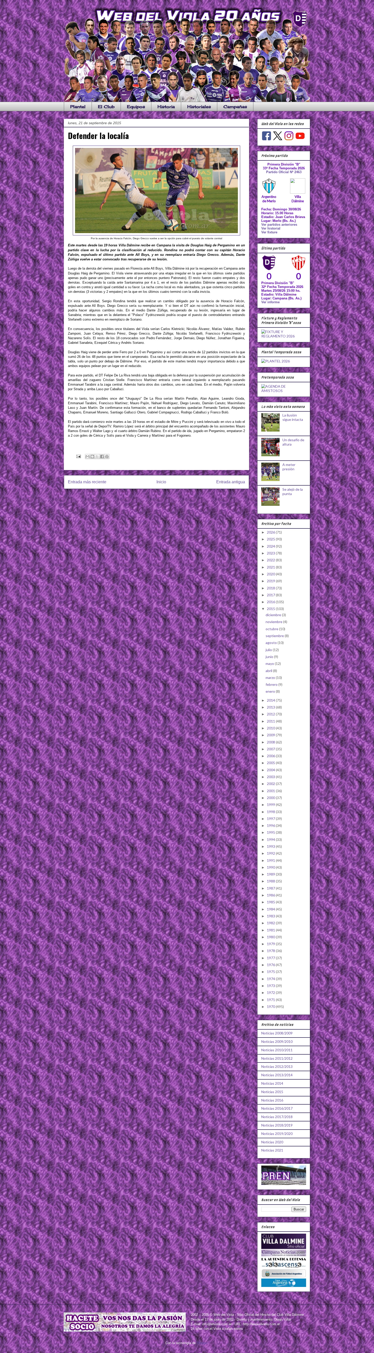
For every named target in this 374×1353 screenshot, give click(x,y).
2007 (271, 749)
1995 (271, 832)
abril (269, 670)
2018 (271, 588)
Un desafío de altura (293, 442)
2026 (271, 532)
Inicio (161, 482)
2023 (271, 553)
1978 (271, 951)
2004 (271, 770)
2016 (271, 602)
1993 (271, 846)
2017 (271, 595)
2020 (271, 574)
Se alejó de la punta (292, 491)
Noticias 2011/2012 (277, 1058)
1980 (271, 937)
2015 (271, 608)
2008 (271, 742)
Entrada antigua (230, 482)
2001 (271, 791)
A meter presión (288, 466)
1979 (271, 944)
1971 (271, 999)
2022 (271, 560)
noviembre (274, 621)
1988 (271, 881)
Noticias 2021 (272, 1150)
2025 (271, 539)
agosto (272, 642)
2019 (271, 581)
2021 (271, 567)
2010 (271, 728)
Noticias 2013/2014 (277, 1075)
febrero (272, 684)
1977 (271, 958)
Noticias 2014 (272, 1083)
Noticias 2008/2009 (277, 1033)
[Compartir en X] (97, 456)
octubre (272, 629)
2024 (271, 546)
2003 (271, 777)
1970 (271, 1006)
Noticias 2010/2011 (277, 1050)
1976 (271, 965)
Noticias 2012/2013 (277, 1066)
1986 (271, 895)
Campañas (235, 106)
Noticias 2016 (272, 1100)
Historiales (199, 106)
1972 (271, 992)
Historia (166, 106)
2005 (271, 763)
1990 (271, 867)
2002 (271, 783)
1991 (271, 860)
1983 (271, 916)
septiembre (275, 636)
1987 (271, 888)
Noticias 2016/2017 (277, 1108)
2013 (271, 707)
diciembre (274, 615)
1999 (271, 804)
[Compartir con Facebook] (102, 456)
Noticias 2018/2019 (277, 1125)
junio (270, 656)
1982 (271, 923)
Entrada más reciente (87, 482)
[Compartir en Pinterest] (106, 456)
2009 (271, 735)
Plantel (77, 106)
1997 (271, 818)
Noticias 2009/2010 (277, 1041)
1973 (271, 985)
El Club (106, 106)
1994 (271, 839)
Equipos (136, 106)
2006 (271, 756)
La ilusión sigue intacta (292, 417)
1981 (271, 930)
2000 (271, 797)
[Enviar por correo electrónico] (87, 456)
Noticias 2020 (272, 1142)
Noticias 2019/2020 (277, 1133)
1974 (271, 979)
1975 (271, 971)
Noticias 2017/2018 (277, 1117)
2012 (271, 714)
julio (269, 650)
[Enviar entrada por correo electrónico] (78, 456)
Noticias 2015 (272, 1092)
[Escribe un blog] (92, 456)
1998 (271, 812)
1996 (271, 825)
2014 (271, 700)
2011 (271, 721)
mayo (270, 663)
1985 (271, 902)
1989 (271, 874)
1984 (271, 909)
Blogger (202, 1343)
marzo (271, 677)
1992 (271, 853)
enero (271, 691)
